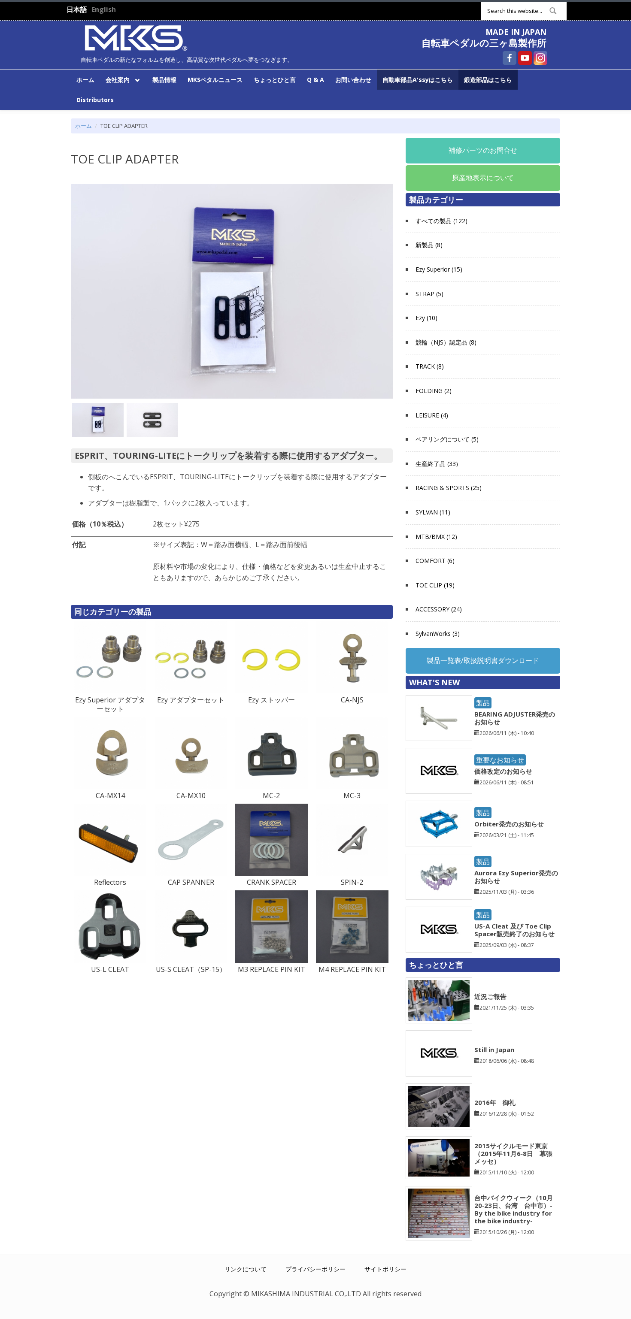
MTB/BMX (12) (436, 536)
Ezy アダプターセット (190, 700)
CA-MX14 (110, 795)
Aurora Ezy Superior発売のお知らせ (516, 876)
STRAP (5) (429, 294)
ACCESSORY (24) (439, 609)
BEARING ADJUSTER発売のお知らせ (514, 718)
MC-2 (271, 795)
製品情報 (164, 80)
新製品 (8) (429, 245)
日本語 (77, 9)
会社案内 (115, 79)
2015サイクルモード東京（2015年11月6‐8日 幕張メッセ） (513, 1153)
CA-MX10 (191, 795)
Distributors (95, 100)
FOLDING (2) (434, 391)
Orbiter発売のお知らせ (509, 824)
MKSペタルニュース (215, 80)
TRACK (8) (430, 366)
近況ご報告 (490, 996)
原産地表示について (483, 177)
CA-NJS (352, 700)
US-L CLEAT (110, 969)
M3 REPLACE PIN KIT (271, 969)
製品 (483, 703)
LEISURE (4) (432, 415)
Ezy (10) (426, 318)
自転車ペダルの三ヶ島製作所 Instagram (540, 58)
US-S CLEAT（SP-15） (191, 969)
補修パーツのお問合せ (483, 150)
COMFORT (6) (435, 561)
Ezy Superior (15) (439, 269)
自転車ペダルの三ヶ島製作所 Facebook (509, 58)
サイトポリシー (385, 1269)
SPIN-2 (352, 882)
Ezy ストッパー (271, 700)
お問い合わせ (353, 80)
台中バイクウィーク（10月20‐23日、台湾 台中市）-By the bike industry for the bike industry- (513, 1209)
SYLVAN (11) (433, 512)
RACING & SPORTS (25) (449, 488)
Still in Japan (494, 1049)
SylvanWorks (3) (438, 633)
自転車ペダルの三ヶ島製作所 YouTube (525, 58)
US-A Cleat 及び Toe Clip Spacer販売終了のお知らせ (514, 930)
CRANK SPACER (271, 882)
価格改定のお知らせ (503, 771)
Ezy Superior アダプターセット (110, 704)
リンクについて (245, 1269)
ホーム (85, 80)
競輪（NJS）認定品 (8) (446, 342)
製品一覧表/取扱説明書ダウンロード (483, 660)
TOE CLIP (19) (435, 585)
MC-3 (352, 795)
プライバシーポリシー (315, 1269)
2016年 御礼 (495, 1102)
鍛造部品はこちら (488, 80)
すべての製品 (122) (441, 221)
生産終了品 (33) (437, 464)
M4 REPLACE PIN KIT (352, 969)
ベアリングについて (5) (447, 439)
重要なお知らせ (500, 760)
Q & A (315, 80)
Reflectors (110, 882)
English (103, 9)
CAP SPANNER (191, 882)
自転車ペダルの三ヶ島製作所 (484, 42)
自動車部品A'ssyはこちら (417, 80)
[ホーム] (136, 37)
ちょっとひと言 (275, 80)
